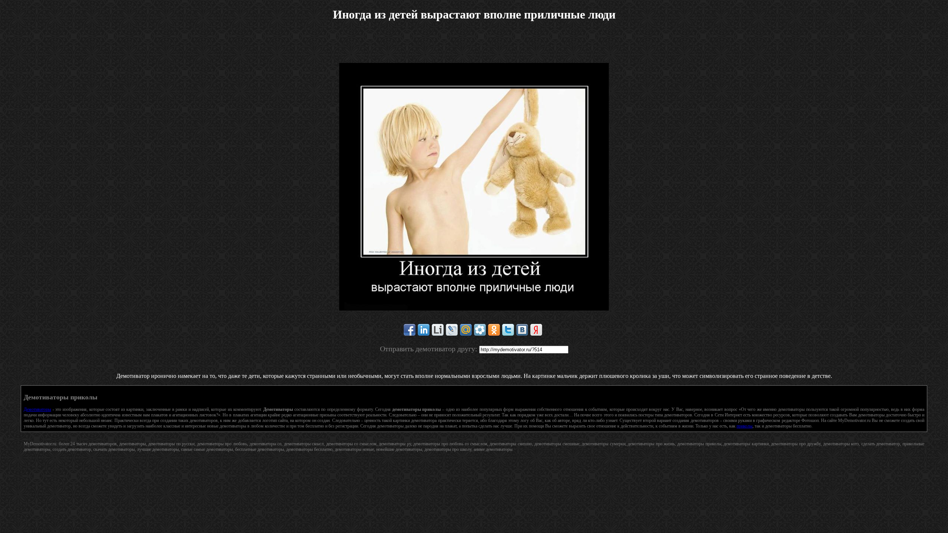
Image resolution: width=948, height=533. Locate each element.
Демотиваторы (37, 409)
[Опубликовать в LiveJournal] (452, 330)
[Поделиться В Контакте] (522, 330)
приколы (744, 426)
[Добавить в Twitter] (508, 330)
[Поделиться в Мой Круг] (480, 330)
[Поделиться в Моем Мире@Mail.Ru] (466, 330)
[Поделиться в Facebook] (409, 330)
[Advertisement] (474, 46)
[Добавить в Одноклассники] (494, 330)
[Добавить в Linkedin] (424, 330)
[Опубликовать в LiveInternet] (438, 330)
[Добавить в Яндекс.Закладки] (536, 330)
